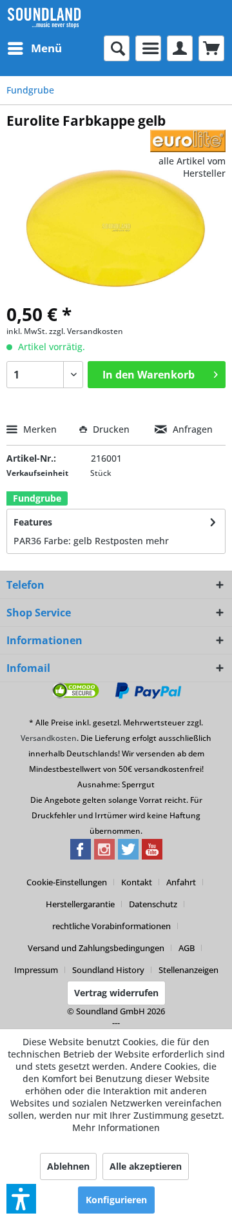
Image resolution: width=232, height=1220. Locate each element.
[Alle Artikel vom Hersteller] (188, 141)
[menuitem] (34, 48)
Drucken (111, 429)
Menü (46, 48)
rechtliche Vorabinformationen (111, 926)
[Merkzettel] (148, 48)
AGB (187, 948)
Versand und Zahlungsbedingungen (96, 948)
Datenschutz (153, 904)
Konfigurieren (116, 1200)
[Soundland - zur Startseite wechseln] (44, 17)
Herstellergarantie (80, 904)
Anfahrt (181, 882)
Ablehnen (68, 1166)
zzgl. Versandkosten (86, 331)
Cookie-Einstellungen (66, 882)
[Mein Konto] (180, 48)
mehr (157, 541)
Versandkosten (49, 738)
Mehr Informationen (116, 1127)
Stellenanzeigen (188, 970)
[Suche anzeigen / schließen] (117, 48)
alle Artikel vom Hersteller (192, 167)
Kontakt (136, 882)
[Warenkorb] (211, 48)
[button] (21, 1199)
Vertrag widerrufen (116, 993)
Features (33, 522)
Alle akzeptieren (146, 1166)
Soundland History (108, 970)
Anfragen (191, 429)
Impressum (36, 970)
